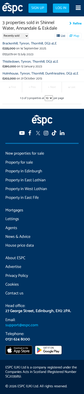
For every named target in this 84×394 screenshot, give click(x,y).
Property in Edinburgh (23, 171)
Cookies (12, 284)
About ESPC (15, 258)
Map (76, 36)
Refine (77, 23)
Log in (61, 8)
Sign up (37, 8)
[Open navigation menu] (78, 8)
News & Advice (17, 236)
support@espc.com (21, 325)
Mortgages (14, 210)
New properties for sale (24, 153)
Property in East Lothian (25, 180)
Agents (11, 228)
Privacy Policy (16, 275)
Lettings (12, 219)
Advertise (13, 266)
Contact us (14, 293)
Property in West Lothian (26, 189)
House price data (19, 245)
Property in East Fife (22, 197)
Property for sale (19, 162)
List (63, 36)
